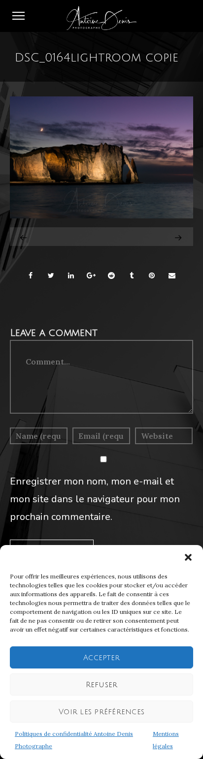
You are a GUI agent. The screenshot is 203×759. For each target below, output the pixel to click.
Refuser (102, 685)
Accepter (101, 658)
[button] (188, 557)
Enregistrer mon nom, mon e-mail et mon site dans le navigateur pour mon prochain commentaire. (95, 499)
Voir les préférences (101, 712)
